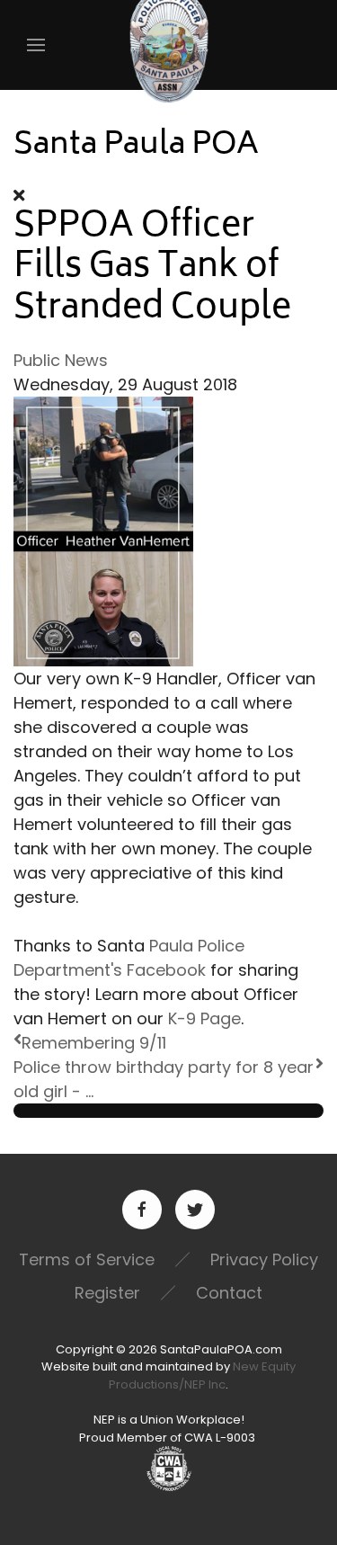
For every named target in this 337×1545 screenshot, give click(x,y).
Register (107, 1293)
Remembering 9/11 (94, 1042)
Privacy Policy (264, 1259)
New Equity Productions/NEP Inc (202, 1375)
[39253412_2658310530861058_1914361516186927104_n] (103, 530)
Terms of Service (87, 1259)
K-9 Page (204, 1018)
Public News (60, 360)
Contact (229, 1293)
